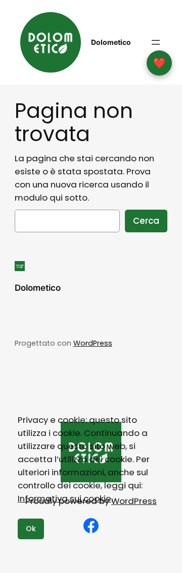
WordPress (92, 343)
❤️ (159, 63)
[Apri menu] (156, 42)
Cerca (146, 221)
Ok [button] (31, 529)
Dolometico (111, 42)
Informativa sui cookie (64, 498)
